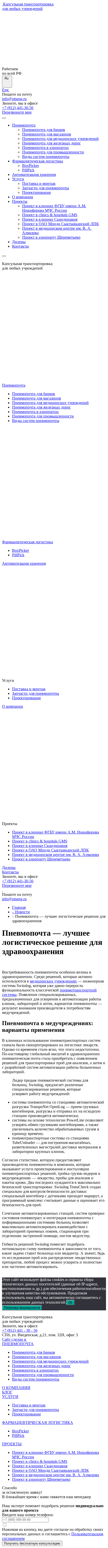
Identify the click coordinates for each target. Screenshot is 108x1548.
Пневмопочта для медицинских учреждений (60, 139)
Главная (19, 907)
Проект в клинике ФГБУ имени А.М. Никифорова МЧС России (54, 208)
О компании (22, 197)
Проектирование (36, 192)
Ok (70, 1302)
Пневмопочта (23, 125)
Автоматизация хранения (34, 174)
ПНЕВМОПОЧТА (18, 1344)
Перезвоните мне (17, 112)
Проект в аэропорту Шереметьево (51, 237)
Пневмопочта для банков (43, 130)
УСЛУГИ (10, 1397)
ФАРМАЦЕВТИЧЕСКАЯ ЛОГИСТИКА (37, 1422)
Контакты (20, 246)
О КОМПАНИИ (16, 1388)
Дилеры (19, 242)
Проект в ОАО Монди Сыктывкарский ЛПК (60, 224)
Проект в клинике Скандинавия (49, 219)
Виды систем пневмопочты (45, 156)
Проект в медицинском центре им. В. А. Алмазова (55, 854)
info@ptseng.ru (14, 99)
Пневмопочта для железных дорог (51, 143)
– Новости (21, 912)
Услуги (18, 179)
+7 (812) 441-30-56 (17, 108)
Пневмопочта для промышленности (53, 152)
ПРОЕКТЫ (12, 1444)
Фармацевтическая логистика (37, 161)
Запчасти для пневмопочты (45, 188)
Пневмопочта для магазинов (46, 134)
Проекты (19, 201)
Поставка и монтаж (39, 183)
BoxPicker (30, 165)
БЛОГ (7, 1392)
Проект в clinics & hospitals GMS (49, 215)
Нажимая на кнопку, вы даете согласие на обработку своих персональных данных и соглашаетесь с (52, 1534)
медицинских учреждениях (53, 981)
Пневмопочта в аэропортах (45, 147)
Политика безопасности (22, 1308)
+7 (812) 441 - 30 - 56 (19, 1330)
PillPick (28, 170)
